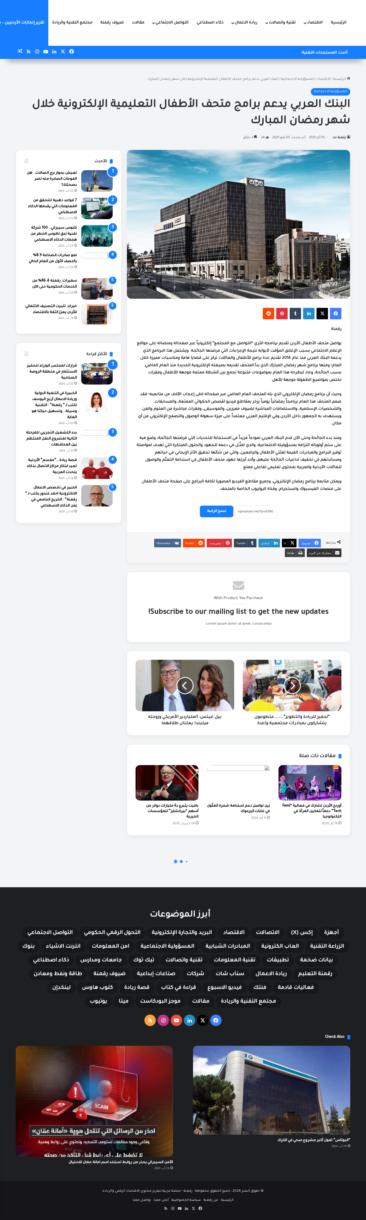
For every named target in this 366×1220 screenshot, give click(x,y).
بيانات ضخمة (316, 960)
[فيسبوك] (335, 313)
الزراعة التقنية (327, 947)
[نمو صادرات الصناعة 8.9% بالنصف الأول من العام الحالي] (97, 263)
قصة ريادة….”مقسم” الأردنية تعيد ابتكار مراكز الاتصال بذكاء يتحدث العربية (52, 466)
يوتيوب (98, 1002)
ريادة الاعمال (246, 23)
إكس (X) (302, 933)
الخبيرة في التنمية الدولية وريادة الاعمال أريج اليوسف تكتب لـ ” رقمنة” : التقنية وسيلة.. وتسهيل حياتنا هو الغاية (54, 405)
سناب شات (230, 974)
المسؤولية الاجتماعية (297, 79)
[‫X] (322, 313)
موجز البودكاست (160, 1002)
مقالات (138, 23)
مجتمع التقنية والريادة (72, 23)
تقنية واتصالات (282, 23)
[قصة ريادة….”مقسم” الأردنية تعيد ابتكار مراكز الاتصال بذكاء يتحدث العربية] (97, 468)
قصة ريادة (137, 988)
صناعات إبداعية (156, 974)
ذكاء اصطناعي (210, 23)
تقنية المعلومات (234, 960)
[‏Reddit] (268, 313)
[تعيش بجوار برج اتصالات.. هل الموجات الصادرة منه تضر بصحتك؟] (97, 181)
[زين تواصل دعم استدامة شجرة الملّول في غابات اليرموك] (238, 783)
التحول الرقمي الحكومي (112, 933)
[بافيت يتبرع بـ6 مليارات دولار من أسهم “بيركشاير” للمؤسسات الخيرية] (167, 783)
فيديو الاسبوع (225, 988)
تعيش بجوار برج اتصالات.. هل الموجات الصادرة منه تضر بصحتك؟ (52, 179)
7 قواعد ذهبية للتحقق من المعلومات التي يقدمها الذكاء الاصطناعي (52, 207)
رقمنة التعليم (315, 974)
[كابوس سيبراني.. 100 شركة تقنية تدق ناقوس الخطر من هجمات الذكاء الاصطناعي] (97, 236)
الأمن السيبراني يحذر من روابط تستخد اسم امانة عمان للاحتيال (121, 1162)
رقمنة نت (339, 137)
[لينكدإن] (309, 313)
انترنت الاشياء (63, 947)
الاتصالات (267, 933)
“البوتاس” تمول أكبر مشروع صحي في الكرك (314, 1140)
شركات (195, 974)
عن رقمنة (211, 1200)
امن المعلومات (110, 947)
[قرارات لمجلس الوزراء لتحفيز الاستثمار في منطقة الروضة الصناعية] (97, 374)
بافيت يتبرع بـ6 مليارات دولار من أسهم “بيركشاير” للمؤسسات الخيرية (172, 811)
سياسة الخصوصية (186, 1200)
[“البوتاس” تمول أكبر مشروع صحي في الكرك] (271, 1090)
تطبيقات (278, 960)
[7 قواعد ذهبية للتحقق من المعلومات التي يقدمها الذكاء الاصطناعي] (97, 208)
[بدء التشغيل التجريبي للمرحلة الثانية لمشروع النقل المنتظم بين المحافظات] (97, 440)
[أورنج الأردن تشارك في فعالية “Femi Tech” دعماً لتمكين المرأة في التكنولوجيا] (310, 783)
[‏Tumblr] (295, 313)
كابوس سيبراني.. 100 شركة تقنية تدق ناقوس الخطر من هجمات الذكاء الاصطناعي (54, 234)
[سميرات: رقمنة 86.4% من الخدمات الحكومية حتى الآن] (97, 289)
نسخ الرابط (216, 511)
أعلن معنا (161, 1200)
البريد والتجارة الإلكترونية (182, 933)
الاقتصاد (315, 23)
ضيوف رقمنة (112, 23)
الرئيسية (338, 23)
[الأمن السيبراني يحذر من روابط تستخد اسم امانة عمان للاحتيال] (94, 1101)
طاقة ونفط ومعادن (58, 974)
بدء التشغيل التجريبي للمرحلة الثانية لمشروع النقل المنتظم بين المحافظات (51, 439)
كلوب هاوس (97, 988)
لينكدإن (61, 988)
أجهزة (331, 933)
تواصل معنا (142, 1200)
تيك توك (143, 960)
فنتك (259, 988)
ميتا (124, 1002)
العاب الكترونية (280, 947)
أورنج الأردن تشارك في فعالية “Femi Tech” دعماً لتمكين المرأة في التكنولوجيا (312, 811)
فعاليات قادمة (296, 988)
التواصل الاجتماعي (172, 23)
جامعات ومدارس (101, 960)
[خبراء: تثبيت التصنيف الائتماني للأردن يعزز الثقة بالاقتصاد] (97, 314)
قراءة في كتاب (178, 988)
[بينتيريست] (282, 313)
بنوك (28, 947)
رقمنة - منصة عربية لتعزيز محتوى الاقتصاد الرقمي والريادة (147, 1191)
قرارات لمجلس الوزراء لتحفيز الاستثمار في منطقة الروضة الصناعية (52, 372)
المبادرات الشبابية (228, 947)
